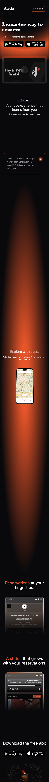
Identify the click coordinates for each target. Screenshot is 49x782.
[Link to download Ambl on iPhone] (35, 44)
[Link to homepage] (9, 9)
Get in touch (38, 9)
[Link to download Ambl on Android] (14, 44)
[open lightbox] (24, 69)
